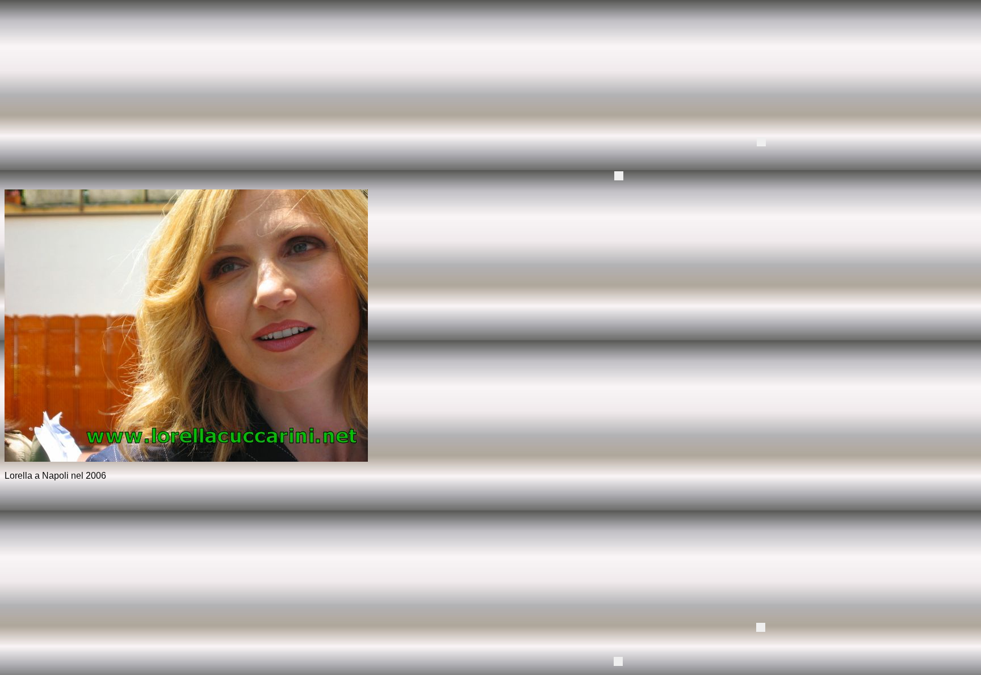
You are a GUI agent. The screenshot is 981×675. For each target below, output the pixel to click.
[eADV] (761, 141)
